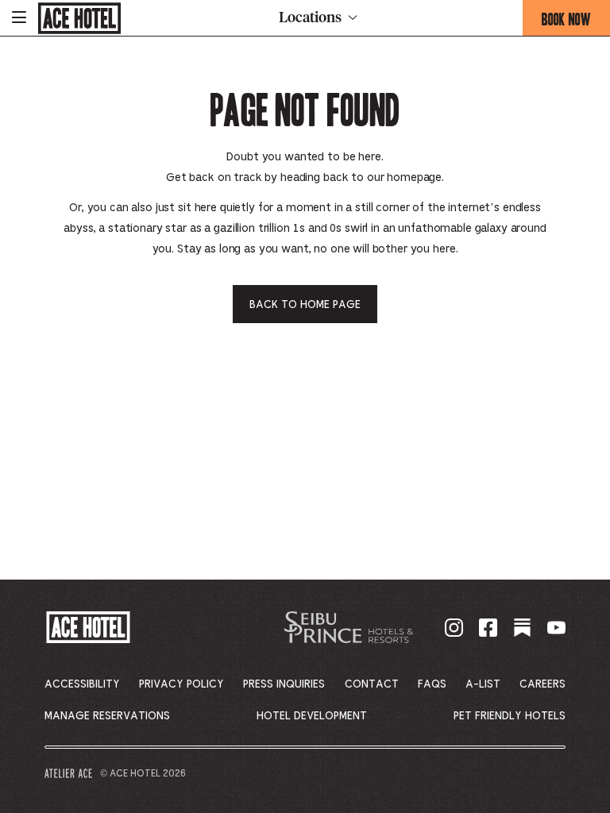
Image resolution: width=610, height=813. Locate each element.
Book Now (576, 22)
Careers (542, 684)
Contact (372, 684)
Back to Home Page (305, 304)
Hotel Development (312, 716)
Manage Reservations (107, 716)
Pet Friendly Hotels (510, 716)
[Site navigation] (19, 18)
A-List (482, 684)
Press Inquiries (284, 684)
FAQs (432, 684)
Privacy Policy (181, 684)
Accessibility (82, 684)
